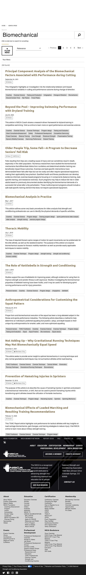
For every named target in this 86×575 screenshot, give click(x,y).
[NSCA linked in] (17, 573)
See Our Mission (40, 485)
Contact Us (69, 482)
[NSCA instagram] (12, 573)
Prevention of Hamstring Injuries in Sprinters (35, 376)
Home (3, 25)
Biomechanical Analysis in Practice (28, 196)
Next (81, 48)
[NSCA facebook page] (8, 573)
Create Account (73, 454)
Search (4, 30)
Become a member (53, 454)
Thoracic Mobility (17, 228)
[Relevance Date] (28, 49)
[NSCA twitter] (4, 573)
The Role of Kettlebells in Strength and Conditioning (40, 265)
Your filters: (7, 59)
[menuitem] (32, 445)
